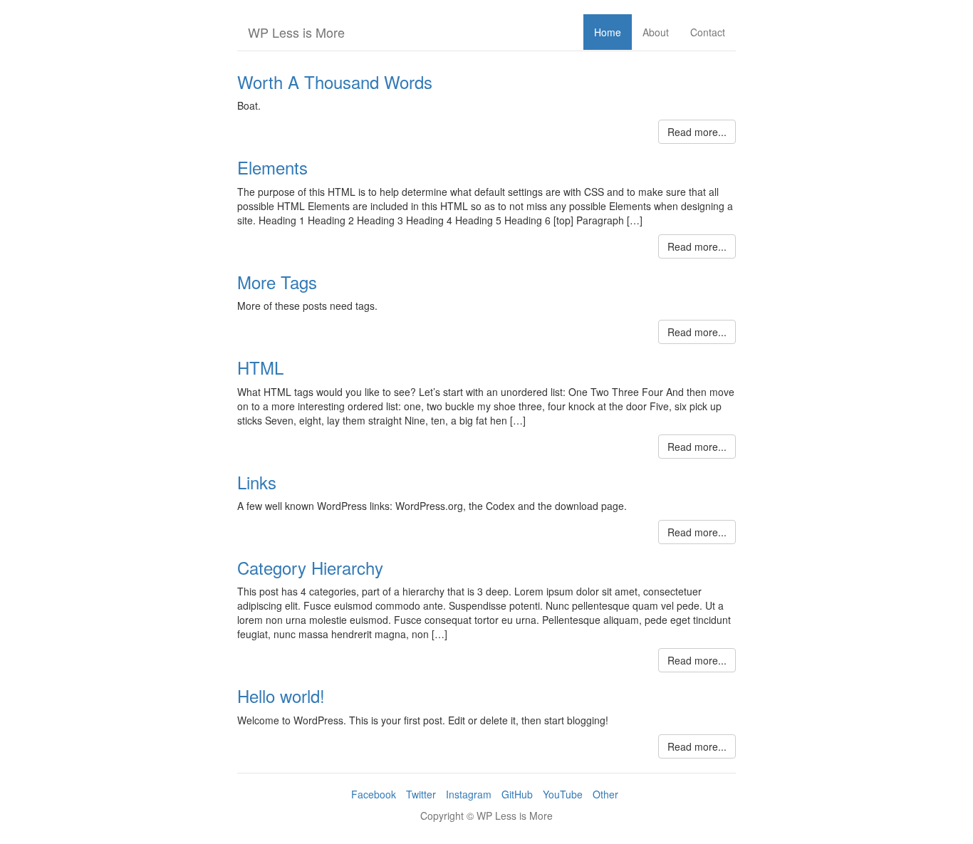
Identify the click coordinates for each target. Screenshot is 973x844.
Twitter (421, 794)
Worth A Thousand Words (334, 81)
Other (605, 794)
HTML (260, 367)
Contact (707, 32)
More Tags (277, 281)
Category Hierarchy (310, 567)
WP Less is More (296, 32)
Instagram (468, 794)
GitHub (517, 794)
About (655, 32)
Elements (272, 167)
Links (256, 481)
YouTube (563, 794)
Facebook (373, 794)
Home (607, 32)
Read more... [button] (697, 132)
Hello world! (281, 695)
